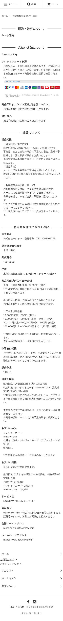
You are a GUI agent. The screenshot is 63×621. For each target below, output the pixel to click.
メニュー (12, 4)
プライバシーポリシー (32, 613)
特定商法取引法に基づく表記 (40, 607)
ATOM (21, 607)
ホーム (5, 16)
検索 (33, 4)
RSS (12, 607)
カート (54, 4)
